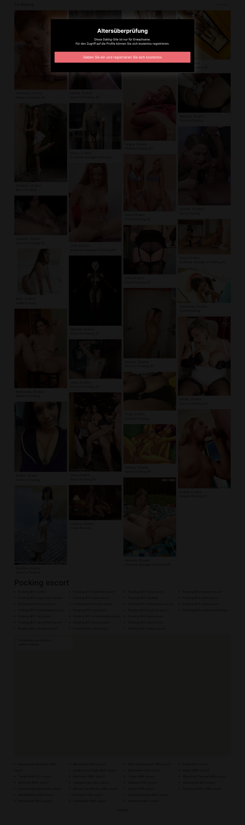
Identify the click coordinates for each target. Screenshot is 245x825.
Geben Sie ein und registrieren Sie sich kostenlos (122, 57)
